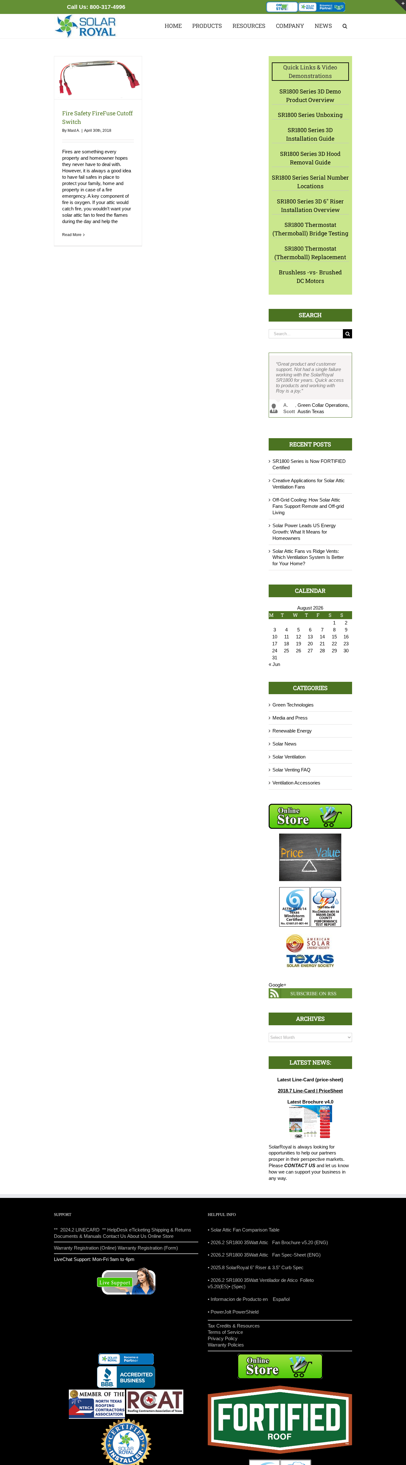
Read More (72, 235)
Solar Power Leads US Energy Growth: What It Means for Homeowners (304, 532)
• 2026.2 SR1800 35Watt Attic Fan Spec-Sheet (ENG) (264, 1254)
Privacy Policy (223, 1338)
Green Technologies (293, 704)
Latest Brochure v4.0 (310, 1101)
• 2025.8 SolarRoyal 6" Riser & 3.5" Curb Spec (256, 1267)
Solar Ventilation (288, 756)
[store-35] (282, 4)
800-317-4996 (107, 7)
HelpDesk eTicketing (128, 1229)
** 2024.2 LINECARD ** (80, 1229)
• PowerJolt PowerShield (233, 1312)
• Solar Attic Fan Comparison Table (243, 1229)
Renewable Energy (292, 730)
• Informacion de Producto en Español (249, 1299)
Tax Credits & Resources (234, 1325)
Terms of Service (225, 1332)
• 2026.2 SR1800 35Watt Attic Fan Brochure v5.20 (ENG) (268, 1242)
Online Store (161, 1236)
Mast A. (74, 130)
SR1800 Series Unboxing (310, 114)
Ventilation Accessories (296, 782)
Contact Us (114, 1236)
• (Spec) (237, 1286)
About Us (137, 1236)
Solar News (284, 743)
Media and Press (290, 717)
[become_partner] (321, 4)
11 (286, 636)
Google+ (277, 985)
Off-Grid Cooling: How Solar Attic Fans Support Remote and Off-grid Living (308, 506)
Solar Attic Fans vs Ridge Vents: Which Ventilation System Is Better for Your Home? (308, 557)
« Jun (274, 664)
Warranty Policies (226, 1344)
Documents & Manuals (78, 1236)
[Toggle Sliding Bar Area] (400, 5)
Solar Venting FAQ (291, 769)
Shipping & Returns (171, 1229)
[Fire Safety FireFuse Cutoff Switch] (98, 77)
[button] (344, 26)
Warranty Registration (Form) (148, 1248)
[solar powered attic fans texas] (85, 16)
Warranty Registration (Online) (85, 1248)
